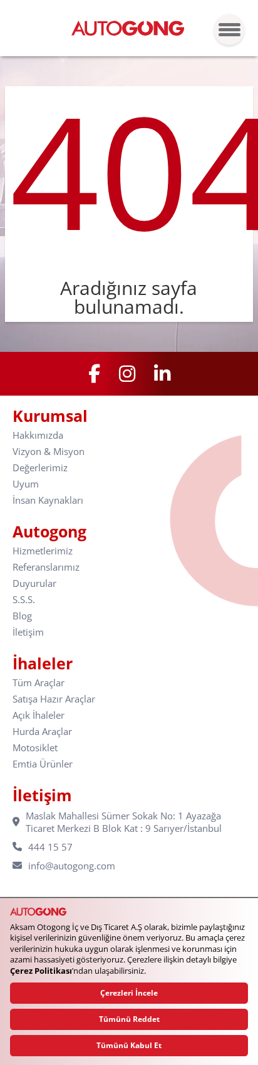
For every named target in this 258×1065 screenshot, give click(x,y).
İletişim (28, 632)
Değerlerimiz (40, 467)
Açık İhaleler (38, 715)
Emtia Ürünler (43, 764)
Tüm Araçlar (38, 683)
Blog (22, 616)
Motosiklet (35, 747)
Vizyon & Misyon (49, 451)
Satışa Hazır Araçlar (54, 699)
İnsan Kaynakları (48, 500)
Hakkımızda (38, 435)
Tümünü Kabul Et (129, 1045)
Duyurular (34, 583)
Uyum (26, 484)
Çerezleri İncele (129, 993)
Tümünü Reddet (129, 1019)
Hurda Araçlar (42, 731)
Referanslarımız (46, 567)
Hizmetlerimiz (43, 551)
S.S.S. (24, 599)
